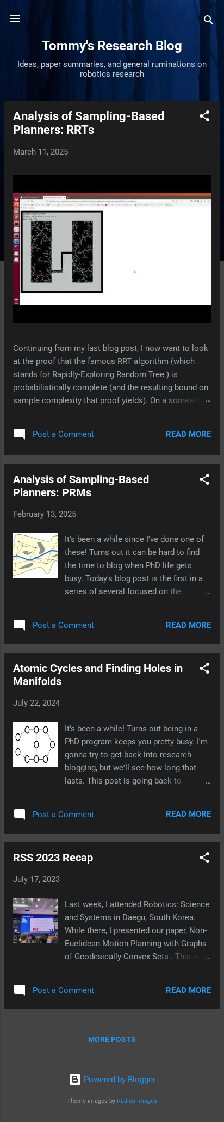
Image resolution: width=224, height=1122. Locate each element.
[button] (204, 117)
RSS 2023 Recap (53, 857)
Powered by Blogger (118, 1079)
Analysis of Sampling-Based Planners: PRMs (81, 486)
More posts (112, 1039)
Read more (188, 434)
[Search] (208, 22)
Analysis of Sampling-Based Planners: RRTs (88, 123)
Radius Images (137, 1101)
